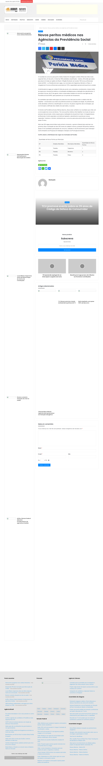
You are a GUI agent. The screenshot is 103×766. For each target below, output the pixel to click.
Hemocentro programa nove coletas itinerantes (24, 34)
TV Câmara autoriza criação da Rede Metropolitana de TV (67, 302)
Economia (59, 19)
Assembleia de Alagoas (76, 697)
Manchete (30, 19)
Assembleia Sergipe (75, 723)
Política (22, 19)
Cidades (43, 19)
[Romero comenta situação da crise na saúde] (11, 456)
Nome (40, 448)
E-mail (40, 454)
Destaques (14, 19)
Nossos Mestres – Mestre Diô (77, 747)
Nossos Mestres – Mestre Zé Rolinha (79, 754)
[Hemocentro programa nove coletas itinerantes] (11, 93)
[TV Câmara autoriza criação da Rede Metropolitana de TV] (67, 295)
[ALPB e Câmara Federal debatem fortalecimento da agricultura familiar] (11, 578)
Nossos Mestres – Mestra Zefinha (78, 749)
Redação (43, 44)
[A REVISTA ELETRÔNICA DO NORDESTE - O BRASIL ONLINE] (15, 9)
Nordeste (46, 714)
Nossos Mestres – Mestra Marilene (79, 752)
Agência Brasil (9, 709)
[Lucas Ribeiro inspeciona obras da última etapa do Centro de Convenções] (11, 335)
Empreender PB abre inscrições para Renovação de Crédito (23, 156)
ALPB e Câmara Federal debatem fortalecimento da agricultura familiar (24, 521)
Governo (45, 28)
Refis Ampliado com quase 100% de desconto (86, 302)
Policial (52, 714)
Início (7, 19)
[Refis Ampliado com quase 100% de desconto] (87, 295)
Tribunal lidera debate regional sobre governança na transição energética (46, 413)
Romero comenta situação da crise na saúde (23, 398)
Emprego (46, 711)
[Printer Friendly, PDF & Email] (42, 165)
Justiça (58, 711)
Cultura (50, 708)
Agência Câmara (74, 678)
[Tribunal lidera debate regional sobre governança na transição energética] (47, 350)
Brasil (38, 708)
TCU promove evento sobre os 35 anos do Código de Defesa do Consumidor (67, 207)
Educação (51, 19)
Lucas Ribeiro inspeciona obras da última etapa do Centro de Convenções (24, 278)
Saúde (37, 19)
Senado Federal (42, 719)
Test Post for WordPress (76, 736)
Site (69, 454)
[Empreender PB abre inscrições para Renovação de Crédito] (11, 214)
